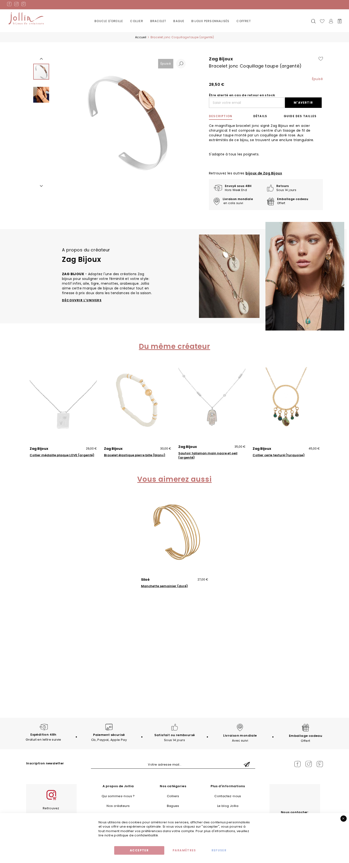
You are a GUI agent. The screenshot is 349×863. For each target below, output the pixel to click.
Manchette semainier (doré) (164, 586)
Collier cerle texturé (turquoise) (279, 455)
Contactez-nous (227, 796)
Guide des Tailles (300, 116)
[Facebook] (9, 5)
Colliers (173, 796)
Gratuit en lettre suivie (43, 737)
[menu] (174, 25)
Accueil (140, 37)
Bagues (173, 806)
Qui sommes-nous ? (118, 796)
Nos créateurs (118, 806)
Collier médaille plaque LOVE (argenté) (62, 455)
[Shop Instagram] (51, 799)
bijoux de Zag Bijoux (263, 173)
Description (220, 116)
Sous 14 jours (174, 737)
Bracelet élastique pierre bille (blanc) (134, 455)
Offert (305, 738)
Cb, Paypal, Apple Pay (109, 737)
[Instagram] (16, 5)
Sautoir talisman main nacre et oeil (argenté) (207, 455)
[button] (181, 63)
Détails (260, 116)
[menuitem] (108, 21)
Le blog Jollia (227, 806)
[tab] (226, 116)
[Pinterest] (23, 5)
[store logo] (26, 19)
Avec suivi (240, 738)
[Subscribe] (247, 765)
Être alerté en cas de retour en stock (242, 95)
